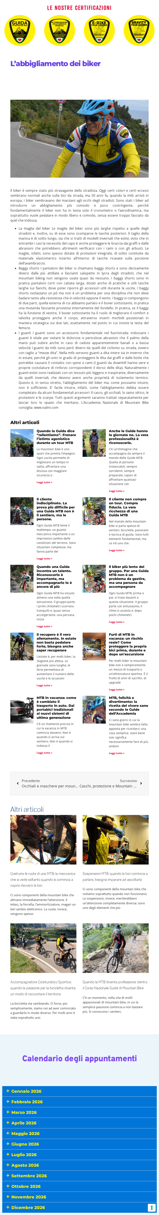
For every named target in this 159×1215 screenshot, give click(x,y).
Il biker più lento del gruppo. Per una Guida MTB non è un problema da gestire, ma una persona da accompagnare (129, 577)
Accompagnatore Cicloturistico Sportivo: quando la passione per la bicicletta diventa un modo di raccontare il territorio (43, 988)
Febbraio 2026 (27, 1101)
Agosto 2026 (25, 1165)
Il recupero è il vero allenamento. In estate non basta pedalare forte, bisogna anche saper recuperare (56, 642)
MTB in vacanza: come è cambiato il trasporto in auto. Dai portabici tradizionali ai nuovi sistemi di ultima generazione (56, 708)
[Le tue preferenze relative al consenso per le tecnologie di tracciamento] (152, 1208)
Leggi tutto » (44, 482)
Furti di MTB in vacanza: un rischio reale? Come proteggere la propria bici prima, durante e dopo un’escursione (128, 644)
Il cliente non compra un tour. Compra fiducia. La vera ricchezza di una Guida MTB (127, 507)
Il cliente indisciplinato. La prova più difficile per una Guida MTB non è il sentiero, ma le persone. (56, 509)
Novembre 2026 (28, 1196)
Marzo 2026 (24, 1112)
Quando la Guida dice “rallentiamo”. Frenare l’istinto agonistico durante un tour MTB (56, 437)
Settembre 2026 (29, 1175)
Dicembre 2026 (28, 1207)
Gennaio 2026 (26, 1091)
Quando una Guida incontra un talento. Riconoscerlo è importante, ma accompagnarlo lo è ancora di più (54, 577)
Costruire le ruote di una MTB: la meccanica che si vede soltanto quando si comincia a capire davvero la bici (42, 879)
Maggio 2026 (25, 1133)
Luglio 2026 (24, 1154)
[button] (79, 1091)
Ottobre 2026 (26, 1186)
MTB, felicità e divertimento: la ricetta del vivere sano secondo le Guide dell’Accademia (128, 706)
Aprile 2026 (23, 1122)
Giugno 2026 (25, 1144)
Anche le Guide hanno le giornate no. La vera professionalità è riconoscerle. (128, 437)
